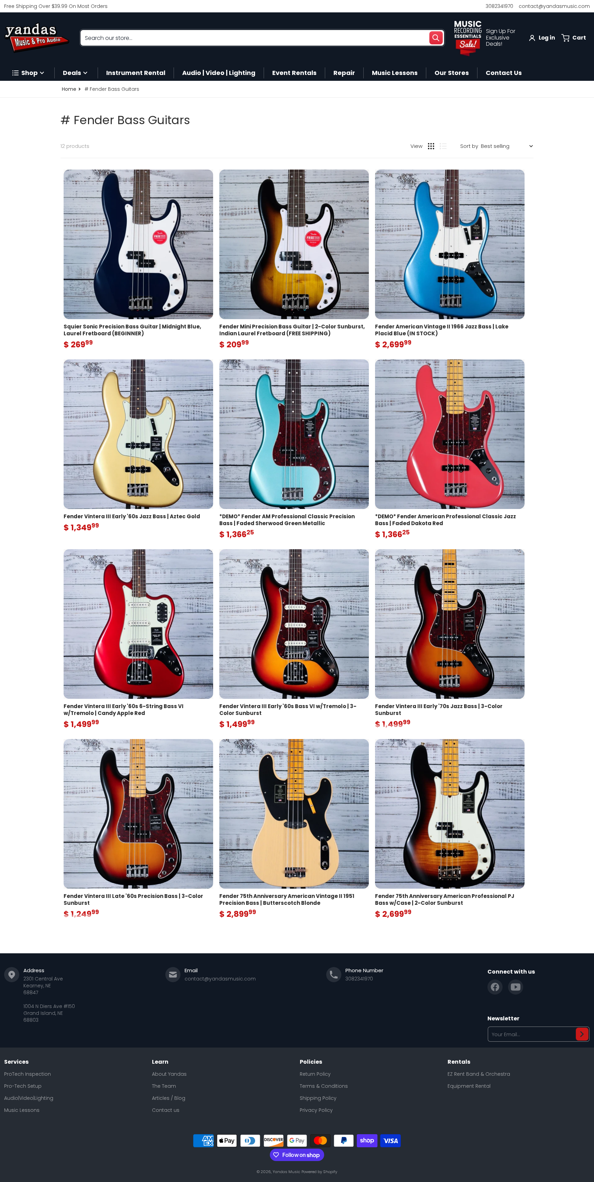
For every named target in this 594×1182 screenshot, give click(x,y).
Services (16, 1062)
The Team (164, 1086)
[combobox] (262, 38)
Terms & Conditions (324, 1086)
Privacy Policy (316, 1110)
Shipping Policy (318, 1098)
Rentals (459, 1062)
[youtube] (515, 987)
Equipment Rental (469, 1086)
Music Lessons (22, 1110)
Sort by (469, 146)
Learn (160, 1062)
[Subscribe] (582, 1034)
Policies (311, 1062)
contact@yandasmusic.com (554, 6)
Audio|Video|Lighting (28, 1098)
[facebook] (495, 987)
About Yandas (169, 1074)
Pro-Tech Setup (23, 1086)
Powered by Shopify (319, 1171)
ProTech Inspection (27, 1074)
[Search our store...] (435, 37)
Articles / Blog (168, 1098)
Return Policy (315, 1074)
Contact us (165, 1110)
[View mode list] (443, 146)
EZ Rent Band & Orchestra (479, 1074)
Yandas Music (286, 1171)
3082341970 (499, 6)
